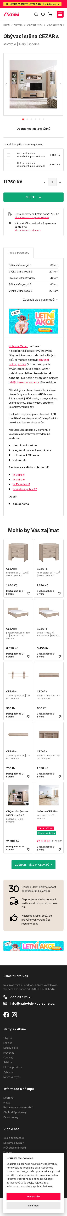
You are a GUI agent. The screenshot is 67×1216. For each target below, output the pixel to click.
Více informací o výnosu (27, 230)
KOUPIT (31, 197)
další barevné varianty (24, 382)
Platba (6, 1102)
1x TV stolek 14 (21, 484)
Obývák (18, 24)
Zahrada (8, 1072)
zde (46, 1182)
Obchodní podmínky (14, 1112)
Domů (6, 24)
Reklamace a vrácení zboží (18, 1107)
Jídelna (7, 1062)
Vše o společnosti (13, 1137)
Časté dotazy (11, 1117)
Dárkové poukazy (13, 1142)
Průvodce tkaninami (14, 1147)
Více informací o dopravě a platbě (32, 217)
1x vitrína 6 (19, 479)
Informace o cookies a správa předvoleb (30, 1186)
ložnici (22, 364)
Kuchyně (8, 1057)
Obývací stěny (34, 24)
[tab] (23, 119)
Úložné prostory (12, 1067)
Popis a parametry (18, 252)
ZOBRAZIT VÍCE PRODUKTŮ (32, 864)
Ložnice (7, 1042)
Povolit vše (33, 1196)
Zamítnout (33, 1205)
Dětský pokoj (10, 1047)
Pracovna (8, 1052)
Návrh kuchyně (11, 1076)
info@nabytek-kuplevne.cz (32, 1003)
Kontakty (8, 1152)
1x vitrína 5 (19, 474)
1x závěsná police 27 (25, 489)
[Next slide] (60, 84)
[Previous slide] (6, 84)
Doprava (8, 1097)
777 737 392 (20, 997)
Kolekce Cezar (18, 346)
